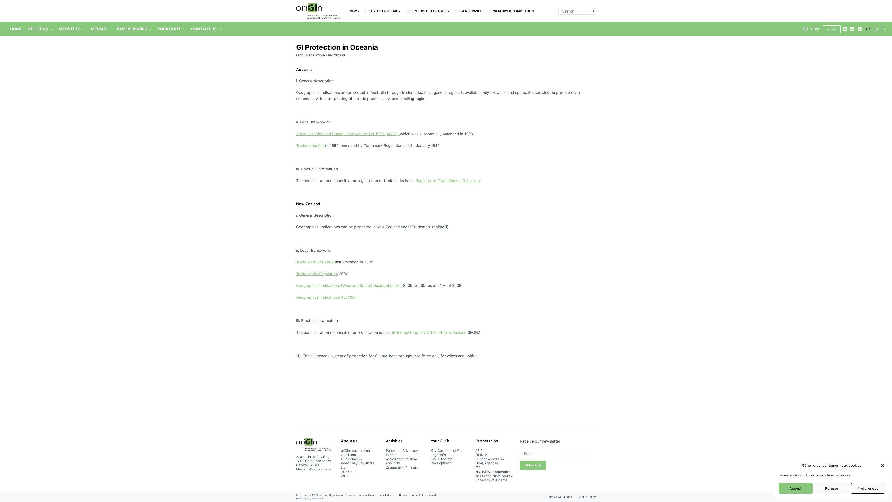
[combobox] (574, 11)
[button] (882, 465)
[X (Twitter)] (845, 29)
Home (16, 29)
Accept (795, 488)
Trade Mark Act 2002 (315, 262)
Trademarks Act (310, 145)
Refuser (831, 488)
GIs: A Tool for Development (441, 461)
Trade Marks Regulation (317, 273)
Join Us (346, 472)
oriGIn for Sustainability (427, 11)
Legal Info (438, 455)
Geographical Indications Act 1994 (326, 297)
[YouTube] (860, 29)
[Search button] (592, 11)
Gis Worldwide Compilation (510, 11)
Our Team (348, 455)
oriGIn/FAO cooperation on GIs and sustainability (493, 474)
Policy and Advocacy (382, 11)
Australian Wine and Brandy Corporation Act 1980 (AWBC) (348, 134)
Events (391, 455)
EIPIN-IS (481, 455)
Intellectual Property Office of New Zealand (428, 332)
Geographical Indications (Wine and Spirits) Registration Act (349, 285)
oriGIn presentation (355, 450)
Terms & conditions (559, 497)
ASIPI (479, 450)
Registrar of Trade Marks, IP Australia (448, 180)
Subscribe (533, 465)
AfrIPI (345, 476)
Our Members (351, 459)
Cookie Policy (587, 497)
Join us (831, 29)
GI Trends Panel (468, 11)
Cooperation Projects (402, 467)
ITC (478, 467)
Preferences (867, 488)
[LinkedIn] (852, 29)
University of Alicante (491, 480)
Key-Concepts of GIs (446, 450)
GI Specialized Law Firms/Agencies (489, 461)
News (354, 11)
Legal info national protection (321, 55)
